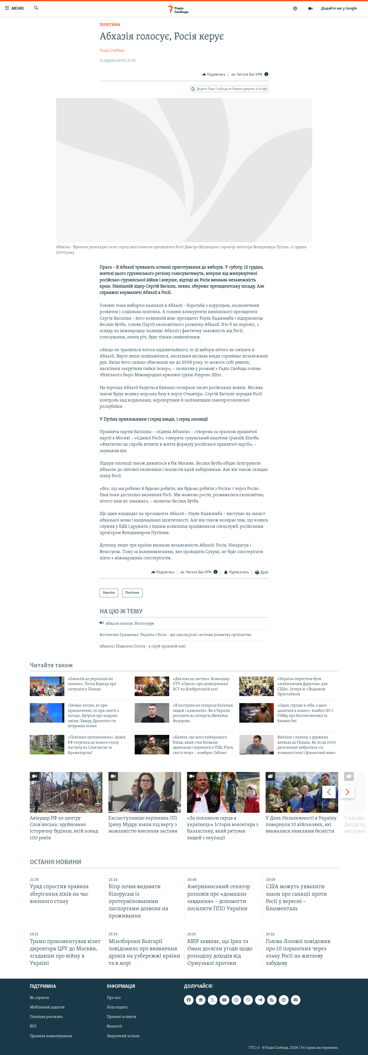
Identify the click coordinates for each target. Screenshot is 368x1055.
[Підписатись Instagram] (236, 1000)
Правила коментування (51, 1036)
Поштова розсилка (46, 1017)
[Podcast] (283, 1000)
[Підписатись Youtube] (224, 1000)
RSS (33, 1027)
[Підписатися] (295, 1000)
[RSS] (272, 1000)
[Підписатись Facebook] (189, 1000)
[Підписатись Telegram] (260, 1000)
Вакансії (114, 1027)
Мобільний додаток (47, 1007)
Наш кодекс (117, 1007)
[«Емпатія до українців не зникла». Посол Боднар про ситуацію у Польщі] (47, 686)
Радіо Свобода (112, 51)
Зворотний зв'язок (123, 1036)
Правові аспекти (121, 1017)
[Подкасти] (295, 8)
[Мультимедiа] (310, 8)
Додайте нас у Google (339, 9)
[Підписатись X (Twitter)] (212, 1000)
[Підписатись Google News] (200, 1000)
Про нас (114, 998)
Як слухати (39, 998)
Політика (110, 25)
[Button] (214, 74)
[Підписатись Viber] (248, 1000)
